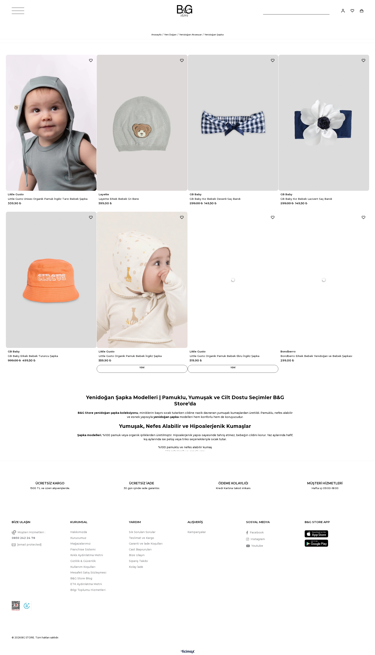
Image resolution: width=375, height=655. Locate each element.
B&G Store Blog (81, 578)
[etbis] (16, 606)
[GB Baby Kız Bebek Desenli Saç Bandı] (233, 123)
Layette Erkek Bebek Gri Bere (119, 198)
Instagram (258, 539)
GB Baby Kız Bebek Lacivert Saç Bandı (306, 198)
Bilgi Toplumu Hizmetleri (87, 590)
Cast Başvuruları (140, 549)
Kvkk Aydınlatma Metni (86, 555)
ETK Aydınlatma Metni (86, 584)
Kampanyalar (197, 532)
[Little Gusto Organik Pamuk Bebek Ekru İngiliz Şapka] (233, 280)
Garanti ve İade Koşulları (145, 543)
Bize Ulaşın (137, 555)
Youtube (257, 545)
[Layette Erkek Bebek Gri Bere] (142, 123)
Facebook (257, 532)
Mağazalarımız (80, 543)
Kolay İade (136, 567)
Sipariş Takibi (138, 561)
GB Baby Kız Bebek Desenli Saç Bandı (215, 198)
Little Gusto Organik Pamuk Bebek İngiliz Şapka (130, 356)
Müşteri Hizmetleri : (28, 535)
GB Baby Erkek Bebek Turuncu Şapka (33, 356)
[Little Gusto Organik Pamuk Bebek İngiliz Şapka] (142, 280)
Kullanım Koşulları (82, 567)
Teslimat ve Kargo (141, 538)
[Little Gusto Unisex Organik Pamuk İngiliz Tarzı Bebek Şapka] (51, 123)
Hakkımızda (78, 532)
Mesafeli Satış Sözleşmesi (88, 572)
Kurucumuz (78, 538)
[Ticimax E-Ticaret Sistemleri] (188, 652)
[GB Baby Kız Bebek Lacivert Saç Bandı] (324, 123)
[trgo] (26, 606)
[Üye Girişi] (343, 11)
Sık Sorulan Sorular (142, 532)
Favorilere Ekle (91, 60)
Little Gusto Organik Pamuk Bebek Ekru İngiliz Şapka (224, 356)
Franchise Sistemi (83, 549)
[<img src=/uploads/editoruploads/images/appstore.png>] (316, 534)
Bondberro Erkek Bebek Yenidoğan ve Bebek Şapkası (316, 356)
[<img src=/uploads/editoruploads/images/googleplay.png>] (316, 543)
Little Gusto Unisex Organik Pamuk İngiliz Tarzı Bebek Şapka (48, 198)
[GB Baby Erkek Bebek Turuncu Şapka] (51, 280)
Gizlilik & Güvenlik (83, 561)
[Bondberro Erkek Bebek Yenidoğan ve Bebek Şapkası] (324, 280)
